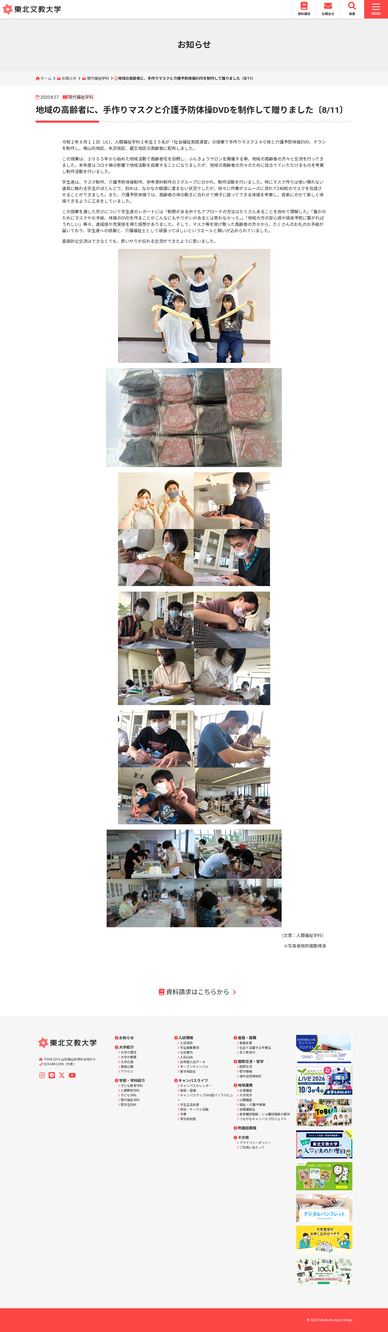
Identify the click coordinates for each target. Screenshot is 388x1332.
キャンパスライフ (193, 1080)
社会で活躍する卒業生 (255, 1048)
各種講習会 (247, 1109)
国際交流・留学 (251, 1061)
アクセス (127, 1071)
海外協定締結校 (250, 1076)
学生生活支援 (189, 1105)
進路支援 (245, 1043)
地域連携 (245, 1085)
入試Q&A (186, 1057)
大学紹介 (126, 1047)
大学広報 (127, 1062)
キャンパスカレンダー (196, 1086)
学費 (183, 1114)
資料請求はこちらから (197, 992)
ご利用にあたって (251, 1147)
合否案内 (186, 1052)
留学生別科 (128, 1105)
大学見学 (245, 1095)
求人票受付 (247, 1052)
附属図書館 (247, 1128)
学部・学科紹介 (132, 1080)
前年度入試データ (192, 1062)
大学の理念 (128, 1052)
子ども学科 (128, 1095)
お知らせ (69, 78)
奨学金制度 (188, 1119)
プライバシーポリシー (255, 1143)
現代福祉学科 (98, 78)
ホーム (45, 78)
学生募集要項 (189, 1048)
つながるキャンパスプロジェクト (263, 1119)
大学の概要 (128, 1057)
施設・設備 (188, 1090)
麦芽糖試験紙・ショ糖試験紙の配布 (264, 1114)
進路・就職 (247, 1038)
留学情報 (245, 1071)
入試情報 (185, 1038)
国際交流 (245, 1067)
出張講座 (245, 1090)
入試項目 (186, 1043)
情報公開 (127, 1067)
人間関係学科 (130, 1090)
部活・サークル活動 (194, 1109)
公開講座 (245, 1100)
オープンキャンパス (194, 1067)
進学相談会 (188, 1071)
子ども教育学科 (132, 1086)
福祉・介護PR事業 (252, 1105)
